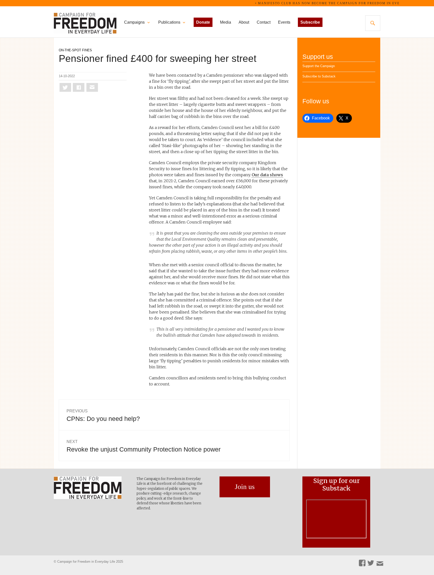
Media (225, 22)
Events (284, 22)
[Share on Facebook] (78, 87)
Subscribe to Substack (319, 76)
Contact (263, 22)
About (244, 22)
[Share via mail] (92, 87)
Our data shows (267, 174)
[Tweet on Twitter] (65, 87)
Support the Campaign (318, 66)
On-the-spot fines (75, 50)
